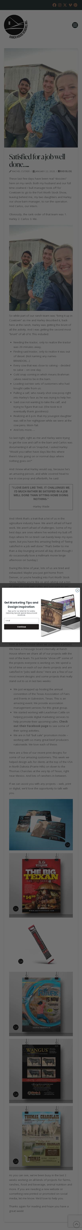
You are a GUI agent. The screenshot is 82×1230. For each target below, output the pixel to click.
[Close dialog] (77, 590)
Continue (21, 626)
